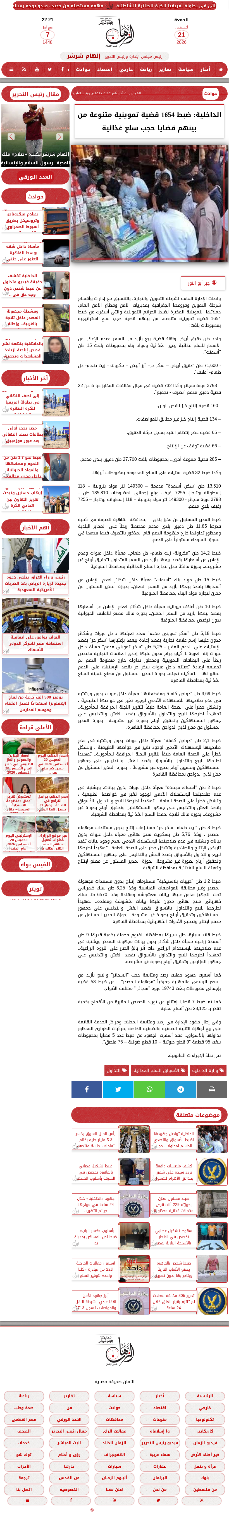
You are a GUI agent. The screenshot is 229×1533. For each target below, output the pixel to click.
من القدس (69, 1478)
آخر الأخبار (35, 378)
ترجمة (24, 1478)
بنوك (205, 1478)
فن (69, 1407)
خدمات (24, 1442)
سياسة (186, 69)
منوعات (160, 1419)
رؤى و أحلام (69, 1454)
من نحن (160, 1489)
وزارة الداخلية (206, 1070)
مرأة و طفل (205, 1466)
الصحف (24, 1431)
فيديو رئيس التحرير (160, 1442)
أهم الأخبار (35, 527)
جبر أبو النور (199, 283)
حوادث (83, 69)
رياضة (146, 69)
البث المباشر (69, 1442)
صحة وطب (24, 1407)
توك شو (24, 1454)
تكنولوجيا (205, 1419)
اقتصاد (104, 69)
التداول (114, 1070)
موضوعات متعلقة (198, 1115)
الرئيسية (205, 1396)
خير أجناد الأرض (205, 1454)
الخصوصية (69, 1489)
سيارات (114, 1466)
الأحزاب (24, 1466)
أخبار (205, 69)
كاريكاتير (205, 1431)
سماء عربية (159, 1454)
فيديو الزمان (205, 1442)
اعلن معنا (114, 1489)
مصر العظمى (24, 1419)
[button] (59, 136)
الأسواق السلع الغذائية (157, 1070)
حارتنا (69, 1466)
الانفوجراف (114, 1454)
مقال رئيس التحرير (35, 94)
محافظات (114, 1419)
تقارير (165, 69)
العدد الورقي (35, 177)
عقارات (159, 1466)
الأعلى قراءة (35, 727)
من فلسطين (205, 1489)
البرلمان (159, 1478)
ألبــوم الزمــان (114, 1478)
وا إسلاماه (160, 1431)
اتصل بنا (24, 1489)
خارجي (126, 69)
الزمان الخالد (114, 1442)
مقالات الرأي (115, 1431)
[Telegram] (180, 1089)
